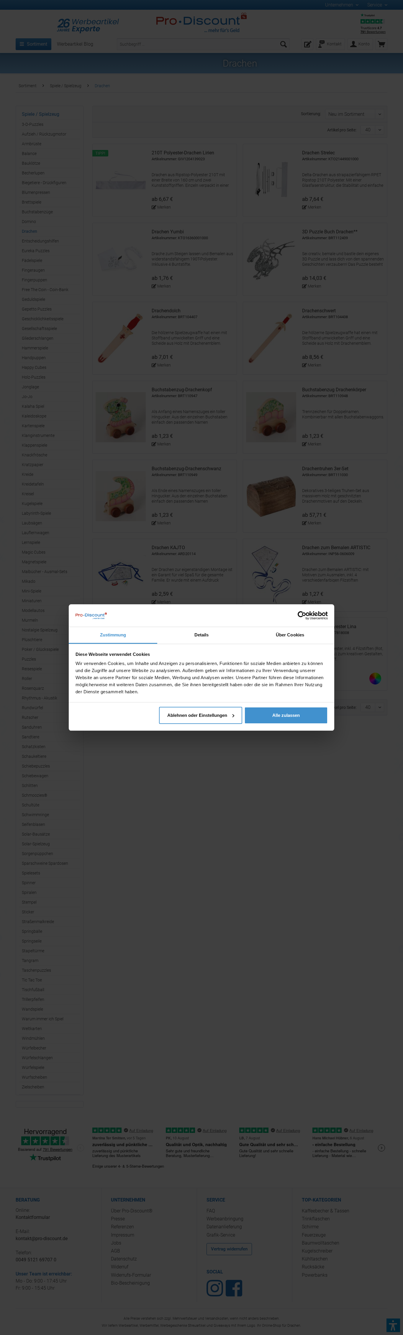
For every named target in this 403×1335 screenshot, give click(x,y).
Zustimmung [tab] (113, 634)
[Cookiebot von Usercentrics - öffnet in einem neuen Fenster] (302, 615)
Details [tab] (201, 634)
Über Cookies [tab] (290, 634)
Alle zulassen (286, 715)
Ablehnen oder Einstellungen (197, 715)
